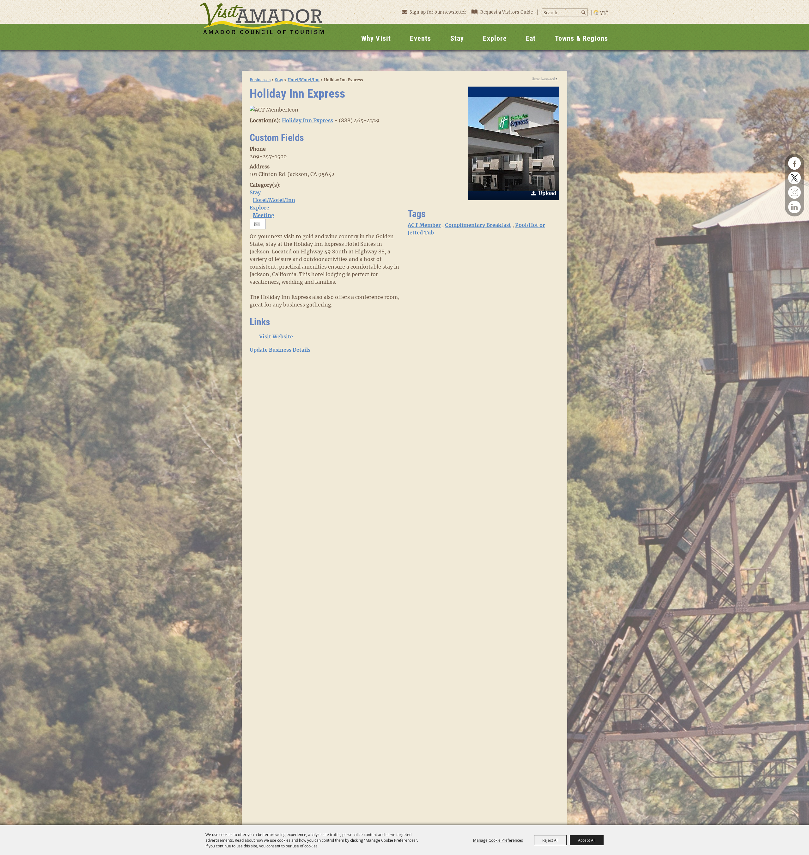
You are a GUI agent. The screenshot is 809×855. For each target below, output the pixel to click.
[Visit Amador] (262, 25)
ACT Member (424, 225)
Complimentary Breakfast (478, 225)
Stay (457, 38)
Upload (547, 193)
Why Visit (376, 38)
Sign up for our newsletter (438, 12)
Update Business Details (280, 350)
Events (420, 38)
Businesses (260, 79)
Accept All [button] (586, 840)
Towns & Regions (581, 38)
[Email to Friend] (257, 224)
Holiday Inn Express (307, 120)
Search (584, 12)
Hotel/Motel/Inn (303, 79)
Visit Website (276, 336)
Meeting (263, 215)
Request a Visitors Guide (507, 12)
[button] (513, 143)
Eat (531, 38)
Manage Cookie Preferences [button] (498, 840)
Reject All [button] (550, 840)
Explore (495, 38)
